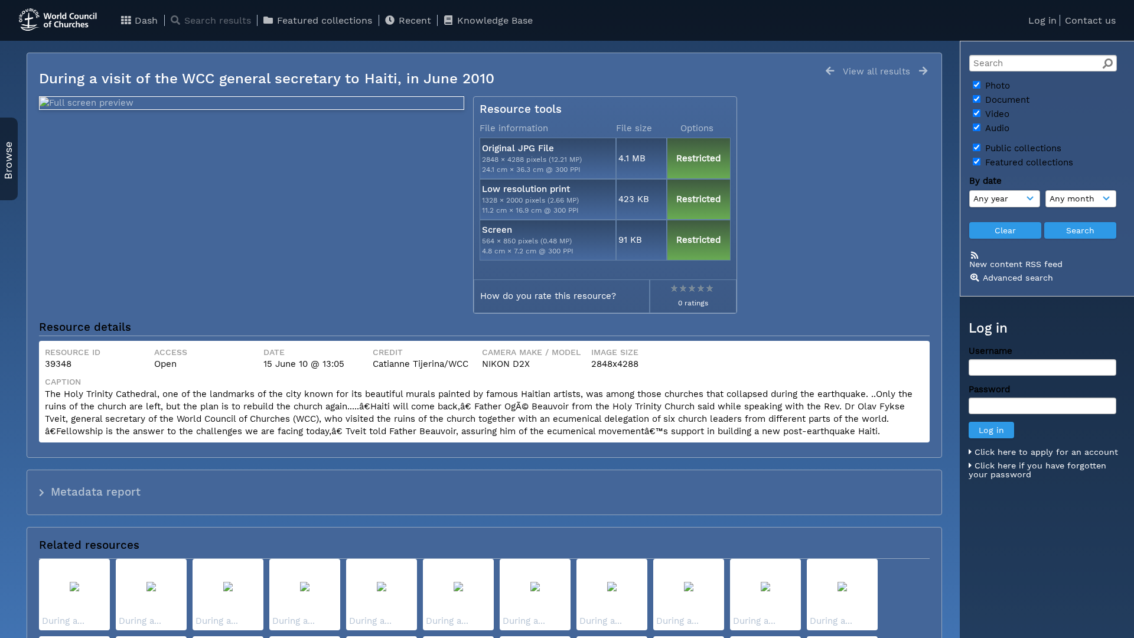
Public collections (1021, 148)
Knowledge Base (493, 20)
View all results (876, 71)
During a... (63, 621)
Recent (413, 20)
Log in (1042, 20)
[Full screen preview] (251, 103)
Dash (145, 20)
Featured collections (323, 20)
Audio (995, 128)
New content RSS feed (1016, 264)
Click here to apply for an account (1045, 452)
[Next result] (923, 71)
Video (995, 114)
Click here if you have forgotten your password (1037, 470)
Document (1005, 100)
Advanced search (1018, 277)
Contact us (1090, 20)
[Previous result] (829, 71)
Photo (996, 85)
